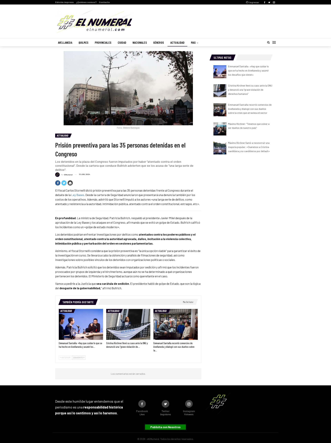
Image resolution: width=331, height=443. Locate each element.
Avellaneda (65, 42)
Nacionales (140, 42)
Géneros (158, 42)
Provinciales (103, 42)
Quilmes (83, 42)
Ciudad (122, 42)
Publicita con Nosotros (165, 427)
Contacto (104, 2)
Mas (193, 42)
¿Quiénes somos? (86, 2)
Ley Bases (77, 195)
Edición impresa (64, 2)
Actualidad (177, 42)
